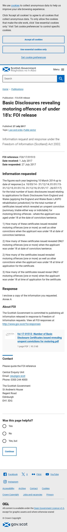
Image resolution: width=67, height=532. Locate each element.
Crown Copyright (10, 494)
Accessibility (8, 488)
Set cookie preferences (33, 57)
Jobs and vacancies (32, 494)
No (10, 433)
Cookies (46, 488)
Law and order (16, 130)
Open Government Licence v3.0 (49, 508)
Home (5, 89)
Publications (17, 89)
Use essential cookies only (33, 49)
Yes (11, 426)
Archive (22, 488)
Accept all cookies (34, 39)
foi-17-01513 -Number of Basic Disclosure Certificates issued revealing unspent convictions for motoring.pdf (39, 337)
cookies (15, 5)
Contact (34, 488)
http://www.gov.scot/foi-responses (21, 324)
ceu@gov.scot (17, 376)
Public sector (30, 130)
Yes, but (13, 440)
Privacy (50, 494)
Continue (9, 451)
